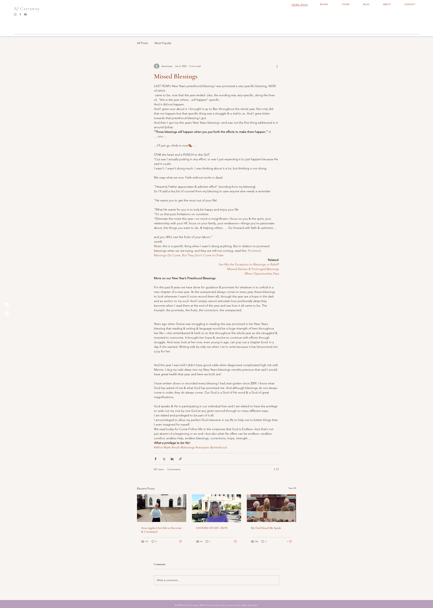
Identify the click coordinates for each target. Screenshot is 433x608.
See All (292, 488)
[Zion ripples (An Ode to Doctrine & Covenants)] (161, 508)
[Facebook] (20, 14)
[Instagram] (15, 14)
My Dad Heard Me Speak (266, 528)
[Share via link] (180, 458)
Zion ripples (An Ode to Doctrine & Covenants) (161, 529)
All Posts (142, 43)
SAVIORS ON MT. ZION (211, 528)
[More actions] (277, 66)
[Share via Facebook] (155, 458)
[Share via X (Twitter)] (163, 458)
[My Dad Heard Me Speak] (271, 508)
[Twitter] (7, 305)
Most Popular (163, 43)
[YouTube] (25, 14)
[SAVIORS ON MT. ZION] (216, 508)
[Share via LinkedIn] (172, 458)
